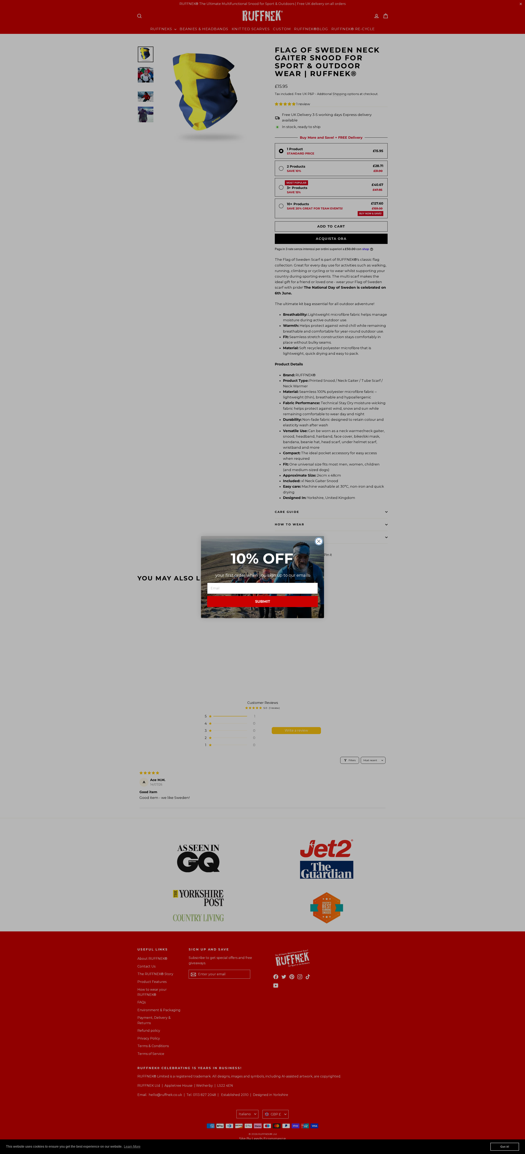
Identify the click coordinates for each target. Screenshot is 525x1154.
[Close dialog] (318, 541)
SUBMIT (262, 601)
